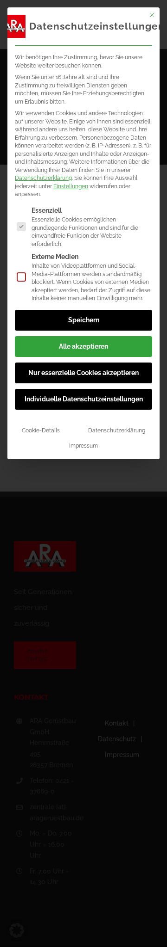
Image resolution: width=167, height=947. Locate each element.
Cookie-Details (41, 430)
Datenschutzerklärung (43, 177)
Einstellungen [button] (70, 186)
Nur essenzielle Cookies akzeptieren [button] (83, 372)
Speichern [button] (83, 320)
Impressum (83, 445)
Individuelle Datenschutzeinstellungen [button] (84, 399)
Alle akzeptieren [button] (83, 346)
